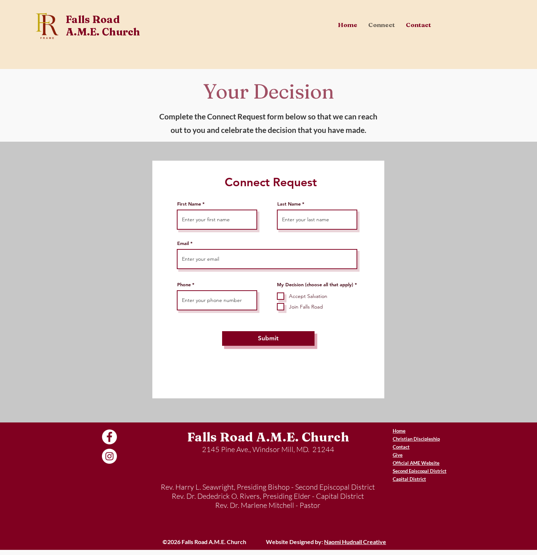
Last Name (289, 204)
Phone (184, 284)
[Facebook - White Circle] (109, 436)
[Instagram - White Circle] (109, 456)
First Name (189, 204)
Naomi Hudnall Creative (355, 541)
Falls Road (221, 437)
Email (183, 243)
